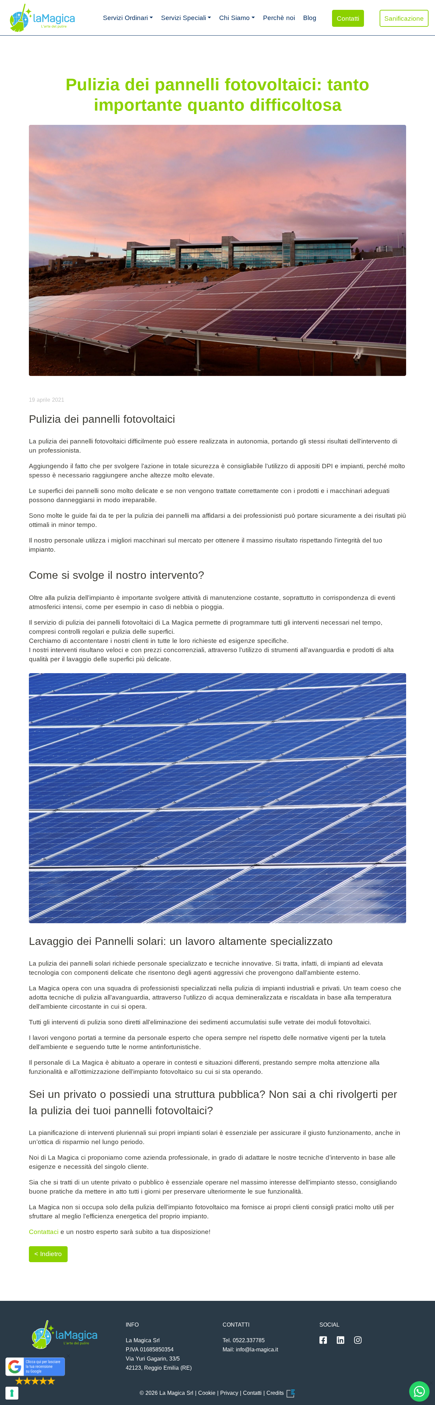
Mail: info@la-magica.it (250, 1349)
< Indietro (48, 1253)
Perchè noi (279, 17)
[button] (128, 17)
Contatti (348, 18)
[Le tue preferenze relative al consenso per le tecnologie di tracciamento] (11, 1393)
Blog (309, 17)
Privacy (229, 1393)
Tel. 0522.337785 (244, 1340)
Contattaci (43, 1231)
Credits (275, 1393)
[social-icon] (323, 1340)
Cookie (206, 1393)
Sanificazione (404, 18)
